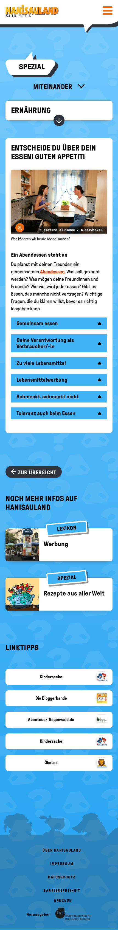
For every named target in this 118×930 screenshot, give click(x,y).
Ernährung (31, 110)
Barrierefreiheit (61, 891)
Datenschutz (61, 877)
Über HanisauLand (62, 850)
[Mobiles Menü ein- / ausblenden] (108, 10)
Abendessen (52, 271)
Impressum (62, 864)
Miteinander (53, 86)
